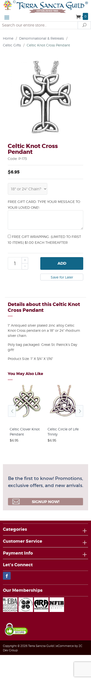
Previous (12, 411)
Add (62, 263)
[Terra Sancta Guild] (45, 6)
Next (79, 411)
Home (8, 38)
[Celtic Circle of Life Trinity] (65, 419)
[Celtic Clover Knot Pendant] (27, 419)
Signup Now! (45, 501)
